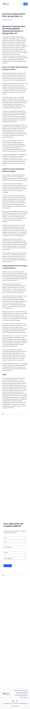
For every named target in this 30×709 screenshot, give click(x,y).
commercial (23, 39)
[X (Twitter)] (16, 700)
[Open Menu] (21, 4)
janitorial (4, 45)
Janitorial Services (23, 690)
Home (15, 690)
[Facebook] (13, 700)
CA (22, 51)
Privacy (13, 706)
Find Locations (24, 697)
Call (26, 4)
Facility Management (22, 692)
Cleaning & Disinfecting (21, 695)
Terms (17, 706)
